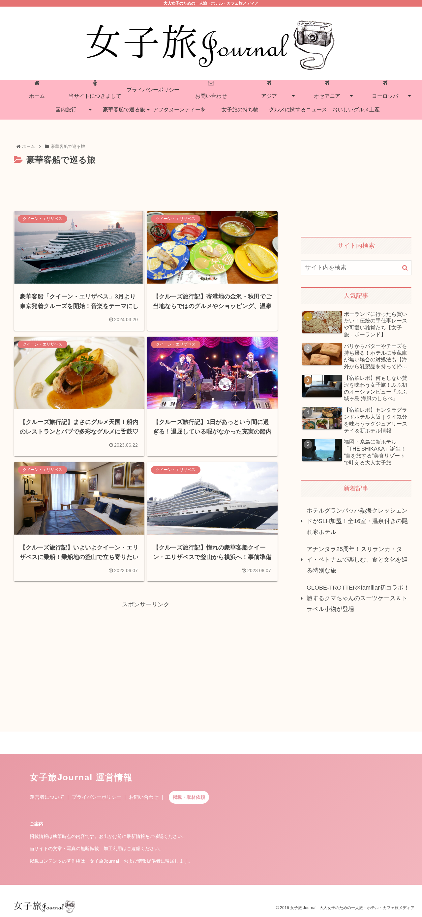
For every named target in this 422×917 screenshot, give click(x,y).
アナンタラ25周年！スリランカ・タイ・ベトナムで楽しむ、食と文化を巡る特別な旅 (357, 560)
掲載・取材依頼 (189, 797)
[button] (405, 267)
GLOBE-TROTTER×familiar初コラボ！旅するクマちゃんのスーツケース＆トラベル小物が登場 (358, 598)
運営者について (47, 797)
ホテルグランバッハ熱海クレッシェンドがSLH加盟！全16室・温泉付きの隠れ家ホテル (357, 521)
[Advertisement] (146, 185)
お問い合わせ (144, 797)
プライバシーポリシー (96, 797)
